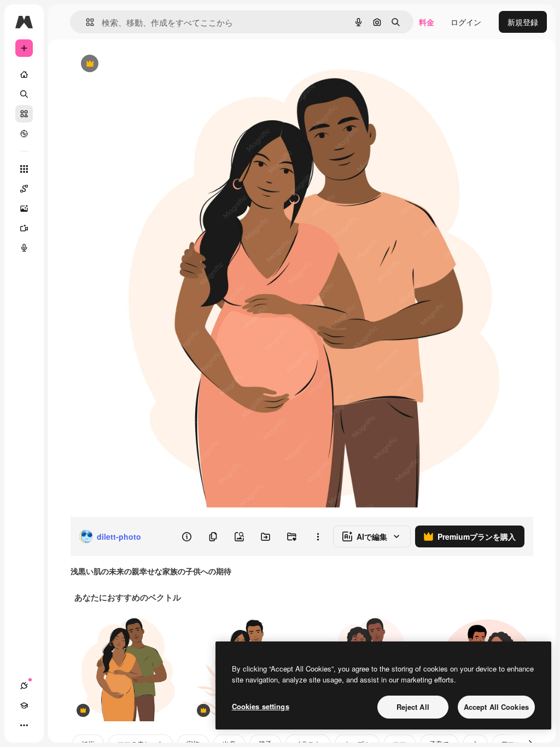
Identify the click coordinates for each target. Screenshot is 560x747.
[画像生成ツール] (24, 208)
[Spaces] (24, 188)
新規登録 (523, 21)
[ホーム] (24, 74)
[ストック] (24, 113)
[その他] (24, 725)
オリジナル (145, 64)
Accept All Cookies (496, 707)
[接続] (24, 686)
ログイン (466, 21)
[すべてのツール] (24, 169)
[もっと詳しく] (24, 133)
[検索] (24, 94)
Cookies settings (260, 706)
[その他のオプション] (318, 536)
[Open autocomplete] (86, 22)
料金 (426, 21)
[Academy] (24, 705)
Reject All (412, 707)
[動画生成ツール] (24, 228)
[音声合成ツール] (24, 247)
